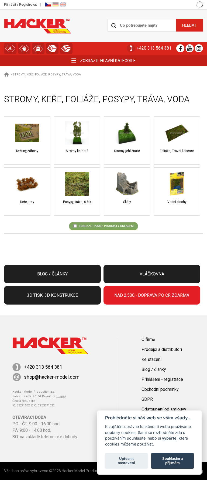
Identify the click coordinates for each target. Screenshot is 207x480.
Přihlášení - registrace (162, 379)
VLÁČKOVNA (38, 48)
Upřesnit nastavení (126, 460)
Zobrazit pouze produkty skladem (106, 226)
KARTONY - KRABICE (66, 48)
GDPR (147, 399)
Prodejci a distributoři (162, 349)
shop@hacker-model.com (52, 377)
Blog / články (52, 274)
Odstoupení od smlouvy (164, 409)
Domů (6, 74)
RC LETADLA (10, 48)
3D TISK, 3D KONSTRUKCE (52, 48)
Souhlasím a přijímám (172, 460)
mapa (61, 396)
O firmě (148, 339)
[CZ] (48, 4)
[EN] (63, 4)
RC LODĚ (24, 48)
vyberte (169, 438)
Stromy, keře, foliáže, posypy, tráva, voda (47, 74)
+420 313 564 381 (154, 48)
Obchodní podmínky (160, 389)
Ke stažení (151, 359)
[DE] (55, 4)
